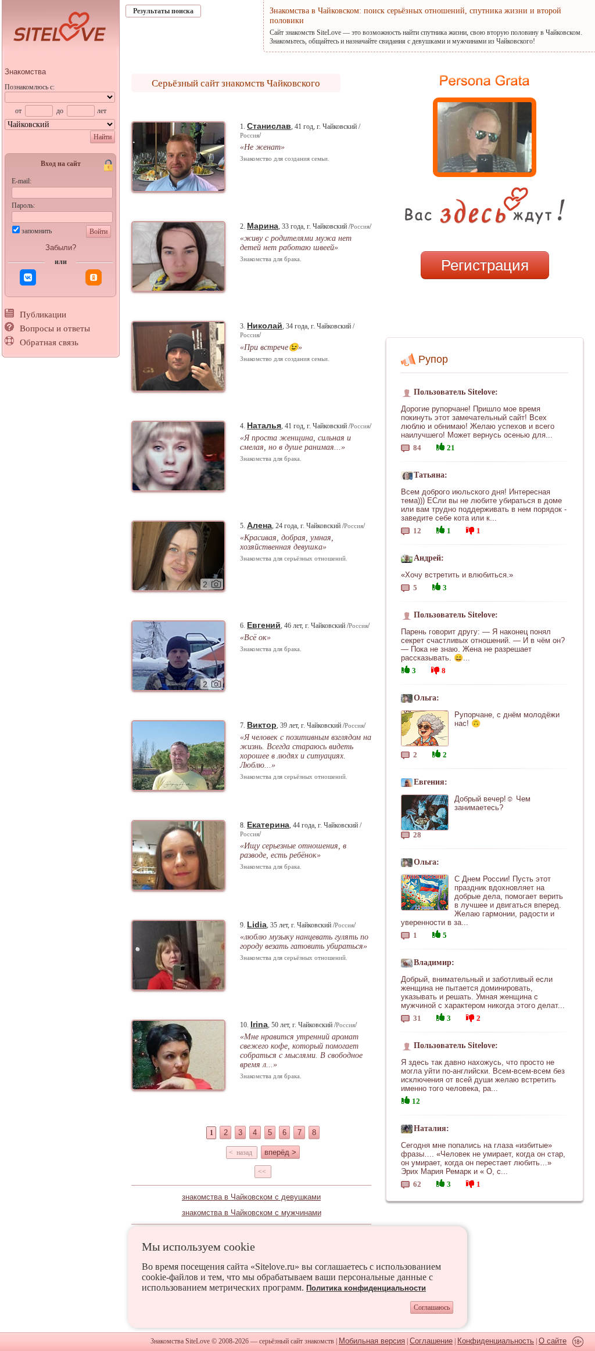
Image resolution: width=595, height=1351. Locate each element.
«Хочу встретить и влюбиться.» (457, 574)
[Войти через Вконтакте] (28, 277)
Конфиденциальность (495, 1340)
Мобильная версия (372, 1340)
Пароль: (23, 205)
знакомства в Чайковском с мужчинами (251, 1212)
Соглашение (431, 1340)
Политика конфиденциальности (366, 1288)
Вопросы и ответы (55, 328)
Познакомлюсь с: (30, 87)
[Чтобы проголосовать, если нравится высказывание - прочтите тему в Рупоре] (440, 445)
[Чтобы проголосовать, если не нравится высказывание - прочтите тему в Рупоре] (470, 528)
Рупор (433, 359)
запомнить (36, 231)
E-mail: (21, 181)
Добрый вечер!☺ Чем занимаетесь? (492, 803)
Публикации (43, 314)
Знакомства (25, 71)
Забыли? (60, 247)
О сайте (553, 1340)
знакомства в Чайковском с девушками (251, 1197)
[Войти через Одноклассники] (93, 277)
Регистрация (485, 265)
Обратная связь (49, 342)
